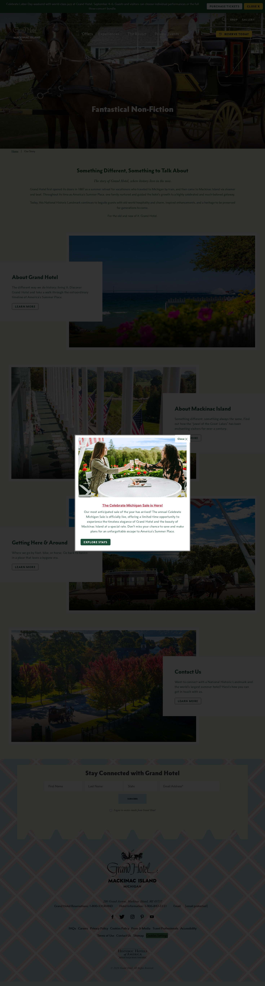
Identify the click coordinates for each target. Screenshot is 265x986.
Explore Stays (95, 542)
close (181, 438)
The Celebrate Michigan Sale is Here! (132, 505)
